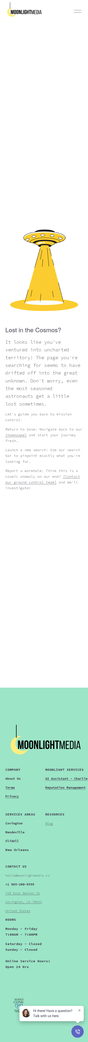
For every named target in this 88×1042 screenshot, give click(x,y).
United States (17, 911)
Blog (49, 823)
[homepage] (16, 435)
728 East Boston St (22, 893)
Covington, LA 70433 (23, 902)
